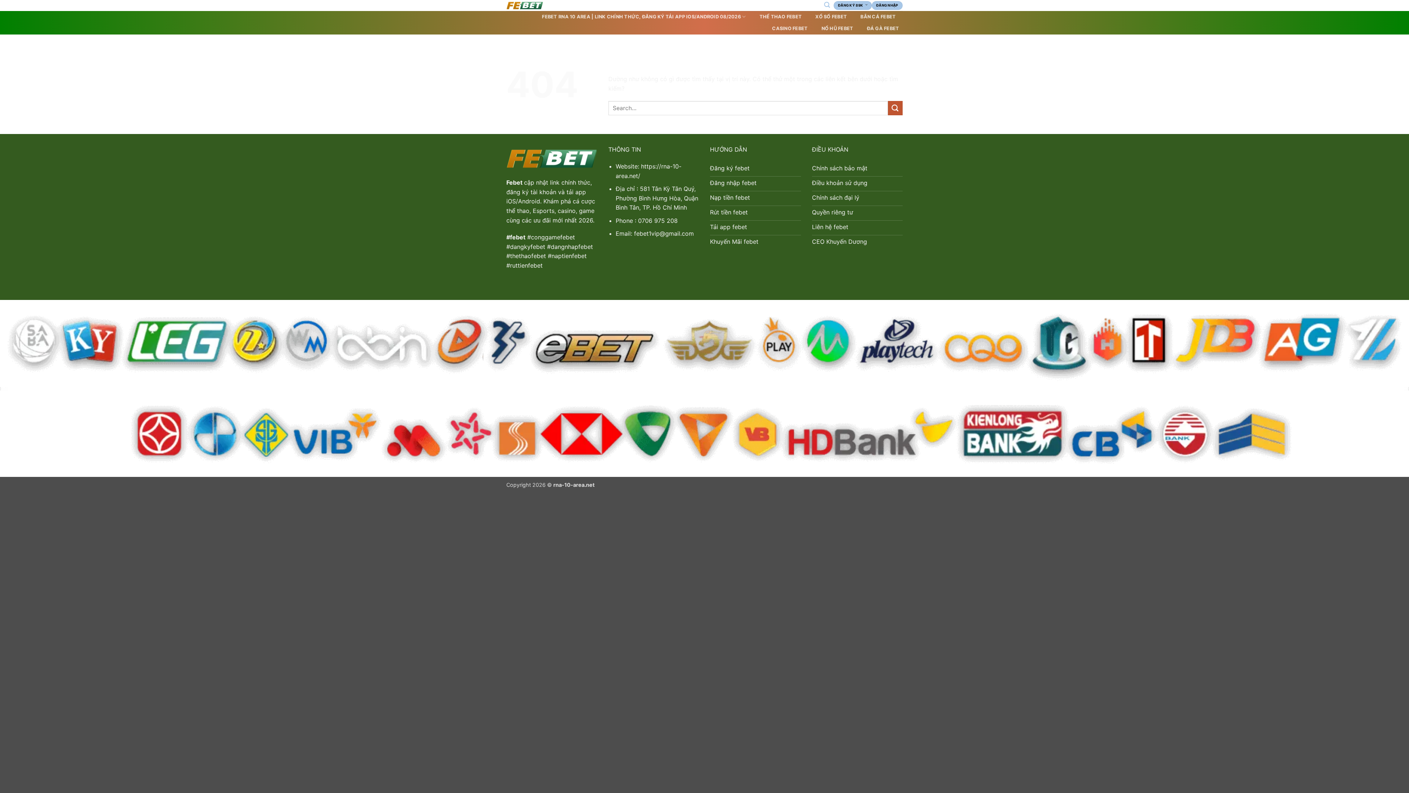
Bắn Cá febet (878, 16)
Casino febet (790, 28)
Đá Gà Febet (883, 28)
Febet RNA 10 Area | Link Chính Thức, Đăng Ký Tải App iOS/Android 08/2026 (641, 16)
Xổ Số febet (831, 16)
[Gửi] (895, 108)
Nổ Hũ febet (837, 28)
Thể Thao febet (781, 16)
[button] (826, 4)
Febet (515, 182)
